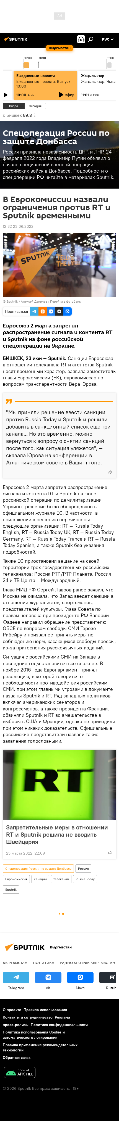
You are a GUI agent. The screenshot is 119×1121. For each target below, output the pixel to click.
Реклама (62, 1017)
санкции (40, 879)
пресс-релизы (16, 1024)
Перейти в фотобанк (65, 301)
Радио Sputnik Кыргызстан (87, 962)
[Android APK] (19, 1073)
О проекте (12, 1009)
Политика (43, 962)
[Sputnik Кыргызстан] (16, 41)
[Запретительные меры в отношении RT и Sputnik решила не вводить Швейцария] (59, 785)
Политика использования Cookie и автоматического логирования (34, 1035)
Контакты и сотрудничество (28, 1017)
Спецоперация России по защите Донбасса (38, 868)
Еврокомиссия (16, 879)
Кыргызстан (15, 962)
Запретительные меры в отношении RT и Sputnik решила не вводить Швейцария (57, 834)
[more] (109, 472)
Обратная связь (16, 1057)
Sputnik (12, 301)
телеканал (61, 879)
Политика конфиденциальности (59, 1024)
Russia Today (85, 879)
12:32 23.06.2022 (18, 226)
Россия (83, 868)
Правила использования (45, 1009)
